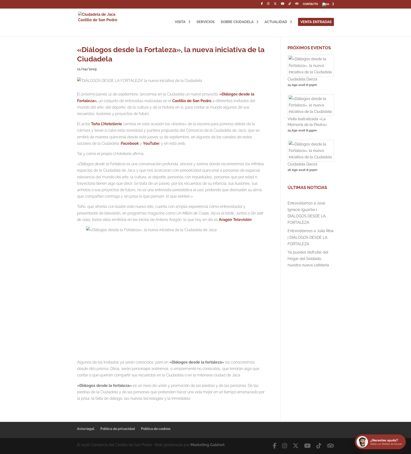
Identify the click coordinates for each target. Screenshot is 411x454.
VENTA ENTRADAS (316, 22)
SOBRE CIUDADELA (237, 22)
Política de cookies (156, 429)
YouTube (151, 143)
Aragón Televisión (235, 219)
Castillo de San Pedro (191, 101)
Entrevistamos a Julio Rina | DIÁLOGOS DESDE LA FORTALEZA (310, 237)
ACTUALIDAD (275, 22)
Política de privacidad (117, 429)
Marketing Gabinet (208, 445)
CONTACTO (310, 4)
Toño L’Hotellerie (106, 124)
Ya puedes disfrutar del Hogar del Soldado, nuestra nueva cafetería (308, 258)
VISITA (180, 22)
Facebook (130, 143)
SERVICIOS (205, 22)
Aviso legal (85, 429)
